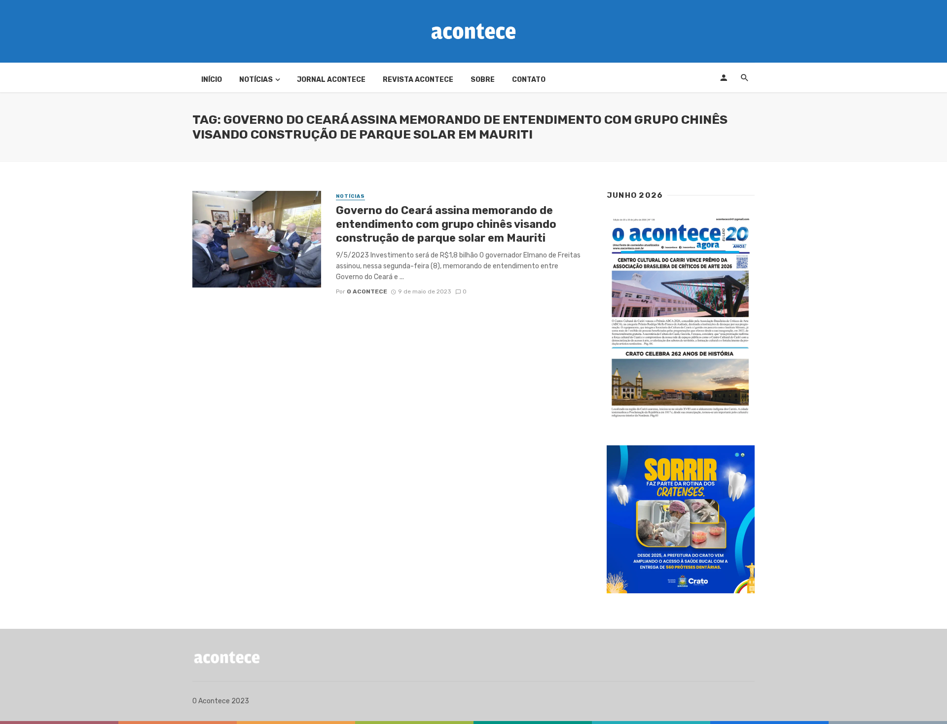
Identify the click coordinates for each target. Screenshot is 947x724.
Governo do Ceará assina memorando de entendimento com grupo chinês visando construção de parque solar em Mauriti (446, 224)
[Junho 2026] (681, 318)
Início (211, 79)
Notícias (256, 79)
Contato (529, 79)
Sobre (483, 79)
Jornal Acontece (331, 79)
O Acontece (367, 291)
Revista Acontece (418, 79)
